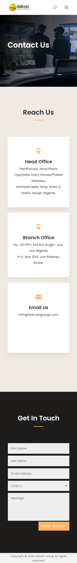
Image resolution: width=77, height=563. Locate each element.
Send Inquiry (54, 526)
